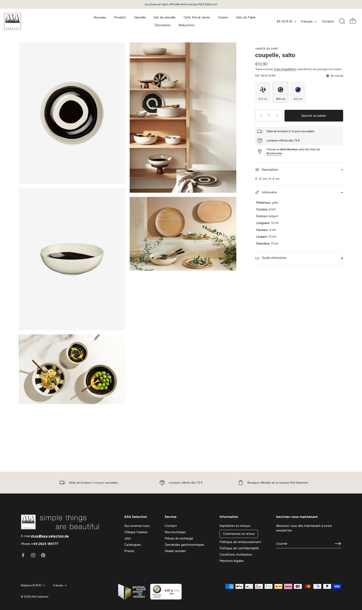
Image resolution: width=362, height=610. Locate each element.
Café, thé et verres (197, 17)
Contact (171, 526)
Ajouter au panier (313, 116)
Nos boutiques (175, 532)
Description (269, 169)
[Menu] (179, 586)
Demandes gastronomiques (184, 545)
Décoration (163, 25)
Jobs (127, 538)
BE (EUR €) (284, 21)
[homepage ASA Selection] (40, 21)
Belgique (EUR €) (31, 585)
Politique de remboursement (240, 542)
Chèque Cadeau (135, 532)
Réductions (186, 25)
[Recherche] (342, 21)
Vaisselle (140, 17)
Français (307, 21)
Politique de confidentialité (239, 548)
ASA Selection (39, 596)
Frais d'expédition (285, 69)
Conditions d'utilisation (236, 554)
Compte (328, 21)
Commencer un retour (239, 534)
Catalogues (132, 545)
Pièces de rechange (179, 538)
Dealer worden (175, 551)
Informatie (269, 192)
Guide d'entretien (273, 258)
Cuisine (223, 17)
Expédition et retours (235, 526)
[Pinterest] (43, 555)
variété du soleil (266, 48)
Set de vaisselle (164, 17)
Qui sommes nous (137, 526)
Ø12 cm (263, 98)
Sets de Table (245, 17)
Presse (129, 551)
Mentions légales (232, 561)
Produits (120, 17)
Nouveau (100, 17)
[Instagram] (33, 555)
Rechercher (274, 153)
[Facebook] (23, 555)
